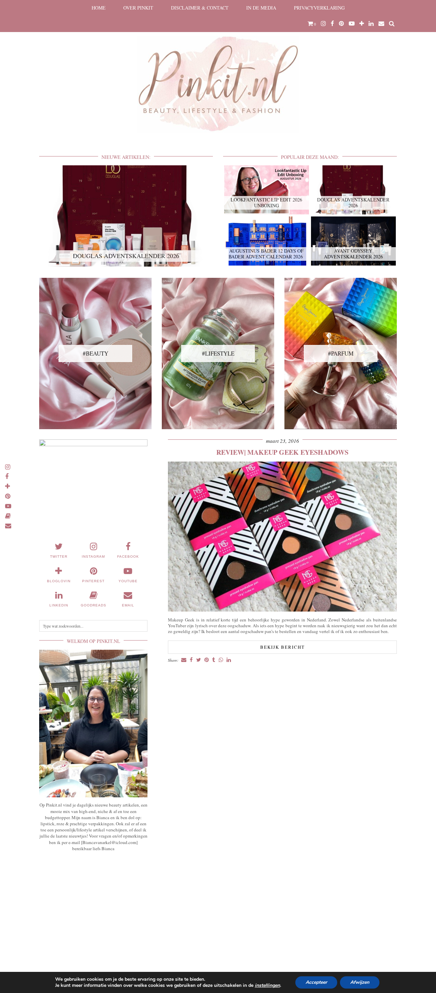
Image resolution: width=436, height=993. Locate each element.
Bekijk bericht (282, 647)
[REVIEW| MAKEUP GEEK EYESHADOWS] (282, 609)
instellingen (267, 985)
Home (99, 7)
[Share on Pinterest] (207, 660)
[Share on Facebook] (191, 660)
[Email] (381, 23)
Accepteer (316, 982)
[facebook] (332, 23)
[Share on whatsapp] (221, 660)
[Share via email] (184, 660)
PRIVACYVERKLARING (319, 7)
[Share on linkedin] (229, 660)
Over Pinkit (138, 7)
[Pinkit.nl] (218, 70)
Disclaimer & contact (200, 7)
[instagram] (323, 23)
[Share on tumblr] (214, 660)
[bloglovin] (361, 23)
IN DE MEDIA (261, 7)
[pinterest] (341, 23)
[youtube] (352, 23)
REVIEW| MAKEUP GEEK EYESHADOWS (282, 452)
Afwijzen (359, 982)
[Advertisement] (93, 907)
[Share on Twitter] (198, 660)
